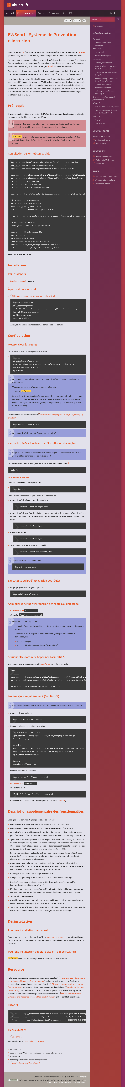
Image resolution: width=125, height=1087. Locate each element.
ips (84, 21)
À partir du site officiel (103, 56)
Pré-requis (96, 39)
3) (68, 463)
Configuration (98, 59)
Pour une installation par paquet (107, 107)
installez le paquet (18, 281)
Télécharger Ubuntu (102, 183)
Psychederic (30, 1041)
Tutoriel (97, 120)
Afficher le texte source (101, 136)
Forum (41, 13)
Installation (97, 48)
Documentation (25, 13)
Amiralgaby (82, 1077)
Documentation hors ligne (105, 180)
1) (52, 66)
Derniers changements (103, 156)
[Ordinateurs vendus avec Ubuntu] (70, 13)
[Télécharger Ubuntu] (63, 13)
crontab (62, 800)
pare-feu (77, 21)
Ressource (96, 116)
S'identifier (99, 26)
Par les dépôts (100, 52)
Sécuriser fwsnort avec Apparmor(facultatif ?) (103, 86)
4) (60, 626)
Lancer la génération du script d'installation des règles (106, 67)
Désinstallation (98, 103)
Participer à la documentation (106, 176)
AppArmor (46, 664)
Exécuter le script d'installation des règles (106, 73)
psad (50, 66)
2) (15, 417)
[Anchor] (10, 34)
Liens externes (100, 123)
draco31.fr (40, 1041)
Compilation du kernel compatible (103, 43)
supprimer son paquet (56, 937)
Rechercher (118, 19)
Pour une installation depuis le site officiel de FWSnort (106, 111)
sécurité (68, 21)
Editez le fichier (17, 610)
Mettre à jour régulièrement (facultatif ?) (105, 92)
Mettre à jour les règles (103, 62)
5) (71, 663)
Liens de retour (100, 143)
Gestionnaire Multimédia (104, 160)
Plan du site (99, 163)
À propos (54, 13)
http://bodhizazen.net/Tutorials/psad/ (26, 1063)
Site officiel (17, 1036)
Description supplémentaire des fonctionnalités (104, 98)
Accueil (10, 13)
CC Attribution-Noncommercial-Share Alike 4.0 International (66, 1081)
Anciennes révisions (102, 140)
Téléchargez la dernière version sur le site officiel (33, 296)
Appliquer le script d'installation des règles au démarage (106, 79)
